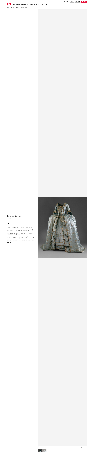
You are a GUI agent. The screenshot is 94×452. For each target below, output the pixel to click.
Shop (43, 4)
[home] (7, 7)
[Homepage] (9, 3)
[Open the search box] (46, 4)
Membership (77, 1)
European (9, 218)
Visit (14, 4)
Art (27, 4)
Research (38, 4)
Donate (71, 1)
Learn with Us (32, 4)
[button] (62, 227)
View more (9, 242)
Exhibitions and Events (21, 4)
